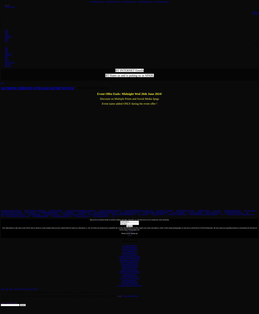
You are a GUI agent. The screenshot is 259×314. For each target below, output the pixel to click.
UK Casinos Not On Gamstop (129, 258)
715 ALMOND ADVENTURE (98, 214)
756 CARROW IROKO (101, 216)
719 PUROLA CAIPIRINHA (177, 214)
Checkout (255, 14)
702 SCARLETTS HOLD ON (130, 212)
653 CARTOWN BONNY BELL (35, 211)
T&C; (7, 41)
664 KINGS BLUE (203, 211)
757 (113, 216)
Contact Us (8, 35)
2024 (6, 30)
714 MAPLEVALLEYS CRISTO (74, 214)
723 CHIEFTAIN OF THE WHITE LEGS (240, 214)
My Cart (254, 12)
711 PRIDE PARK (34, 214)
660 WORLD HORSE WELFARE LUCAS (139, 211)
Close (129, 235)
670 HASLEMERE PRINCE (48, 212)
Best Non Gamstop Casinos (129, 262)
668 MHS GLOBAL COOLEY (12, 212)
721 (222, 214)
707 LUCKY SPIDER (195, 212)
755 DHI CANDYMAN (82, 216)
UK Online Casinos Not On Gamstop (129, 286)
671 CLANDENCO (67, 212)
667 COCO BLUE (250, 211)
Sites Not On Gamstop (129, 255)
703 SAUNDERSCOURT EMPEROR (155, 212)
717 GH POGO (143, 214)
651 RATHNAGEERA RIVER (11, 211)
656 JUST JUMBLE (56, 211)
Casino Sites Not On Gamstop (129, 271)
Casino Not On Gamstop (129, 267)
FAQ (6, 39)
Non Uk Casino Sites (129, 2)
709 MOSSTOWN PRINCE (233, 212)
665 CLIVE (217, 211)
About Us (8, 37)
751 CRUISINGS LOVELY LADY (18, 216)
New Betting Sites (129, 251)
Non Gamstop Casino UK (129, 264)
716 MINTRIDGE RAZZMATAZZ (123, 214)
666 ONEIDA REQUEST (232, 211)
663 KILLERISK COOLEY (185, 211)
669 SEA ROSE (30, 212)
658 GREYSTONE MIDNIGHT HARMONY (81, 211)
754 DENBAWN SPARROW (61, 216)
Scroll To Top (5, 299)
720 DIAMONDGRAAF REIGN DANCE (204, 214)
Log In (7, 5)
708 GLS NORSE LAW (213, 212)
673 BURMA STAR (83, 212)
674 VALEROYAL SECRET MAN (105, 212)
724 (2, 216)
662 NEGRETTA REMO (164, 211)
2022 (6, 34)
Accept (119, 296)
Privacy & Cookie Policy (131, 296)
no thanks (129, 231)
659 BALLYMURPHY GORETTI (110, 211)
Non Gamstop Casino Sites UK (129, 260)
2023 (6, 32)
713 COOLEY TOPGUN (51, 214)
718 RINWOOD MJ (158, 214)
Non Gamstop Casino (129, 275)
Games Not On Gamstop (129, 253)
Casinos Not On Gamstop (129, 249)
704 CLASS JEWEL (178, 212)
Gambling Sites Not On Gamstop (129, 256)
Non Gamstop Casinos (97, 2)
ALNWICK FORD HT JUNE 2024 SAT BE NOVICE (37, 88)
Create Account (10, 7)
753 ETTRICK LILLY (40, 216)
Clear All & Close (11, 303)
